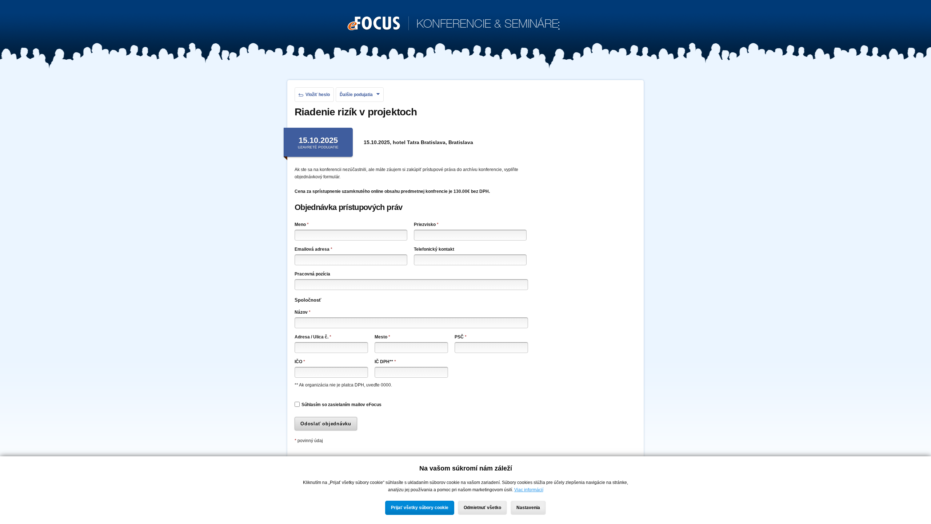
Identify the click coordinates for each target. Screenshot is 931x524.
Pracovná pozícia (312, 274)
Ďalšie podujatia (356, 94)
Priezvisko (426, 224)
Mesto (382, 337)
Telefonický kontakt (434, 249)
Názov (303, 312)
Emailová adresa (313, 249)
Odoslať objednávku (325, 423)
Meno (302, 224)
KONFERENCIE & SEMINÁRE (453, 24)
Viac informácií (528, 489)
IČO (300, 361)
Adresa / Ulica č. (313, 337)
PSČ (461, 337)
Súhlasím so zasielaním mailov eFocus (341, 404)
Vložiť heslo (317, 94)
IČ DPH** (385, 361)
